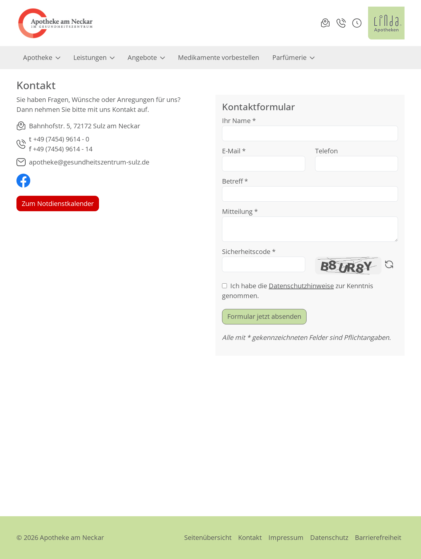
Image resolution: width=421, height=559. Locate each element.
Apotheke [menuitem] (37, 57)
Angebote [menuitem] (142, 57)
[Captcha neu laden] (389, 265)
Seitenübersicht (208, 537)
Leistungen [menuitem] (90, 57)
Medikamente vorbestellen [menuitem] (218, 57)
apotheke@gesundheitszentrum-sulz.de (89, 162)
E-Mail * (234, 150)
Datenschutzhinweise (301, 285)
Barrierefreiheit (378, 537)
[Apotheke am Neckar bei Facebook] (23, 181)
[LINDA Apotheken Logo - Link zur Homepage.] (386, 23)
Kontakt (250, 537)
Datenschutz (329, 537)
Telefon (326, 150)
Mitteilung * (240, 211)
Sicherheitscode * (249, 251)
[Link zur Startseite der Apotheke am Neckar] (56, 23)
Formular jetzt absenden (264, 316)
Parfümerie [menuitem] (289, 57)
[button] (356, 23)
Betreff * (235, 181)
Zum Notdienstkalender (58, 203)
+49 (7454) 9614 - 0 (61, 139)
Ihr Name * (239, 120)
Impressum (286, 537)
